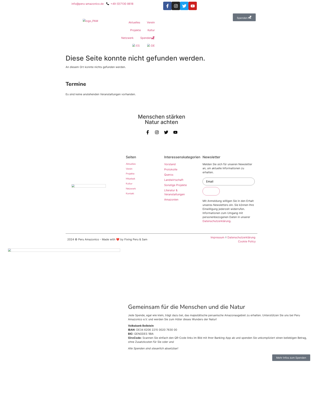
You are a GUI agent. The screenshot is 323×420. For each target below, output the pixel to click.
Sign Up (211, 191)
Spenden (145, 38)
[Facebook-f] (167, 6)
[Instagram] (176, 6)
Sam (144, 239)
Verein (151, 22)
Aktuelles (134, 22)
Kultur (151, 30)
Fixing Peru (131, 239)
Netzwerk (127, 38)
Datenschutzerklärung (216, 221)
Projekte (135, 30)
